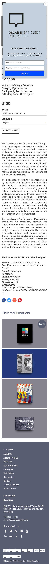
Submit (24, 73)
